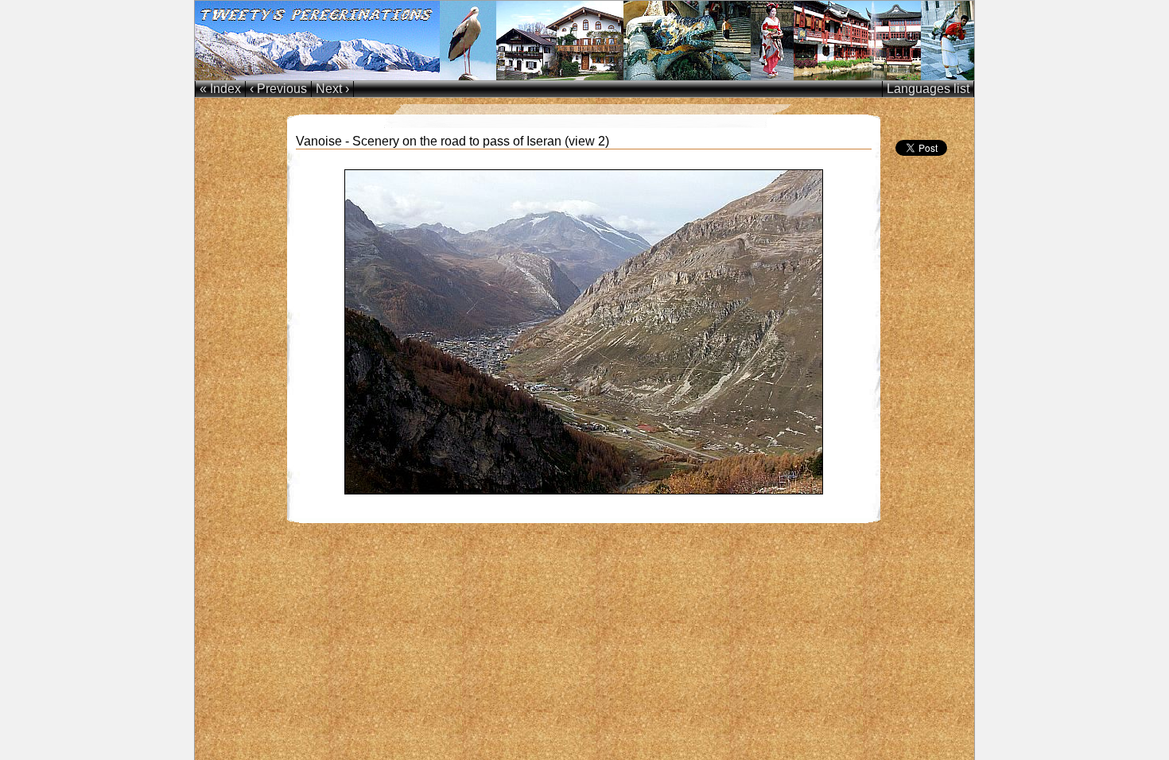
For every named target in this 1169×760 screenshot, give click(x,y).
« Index (220, 88)
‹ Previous (278, 88)
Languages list (928, 88)
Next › (332, 88)
